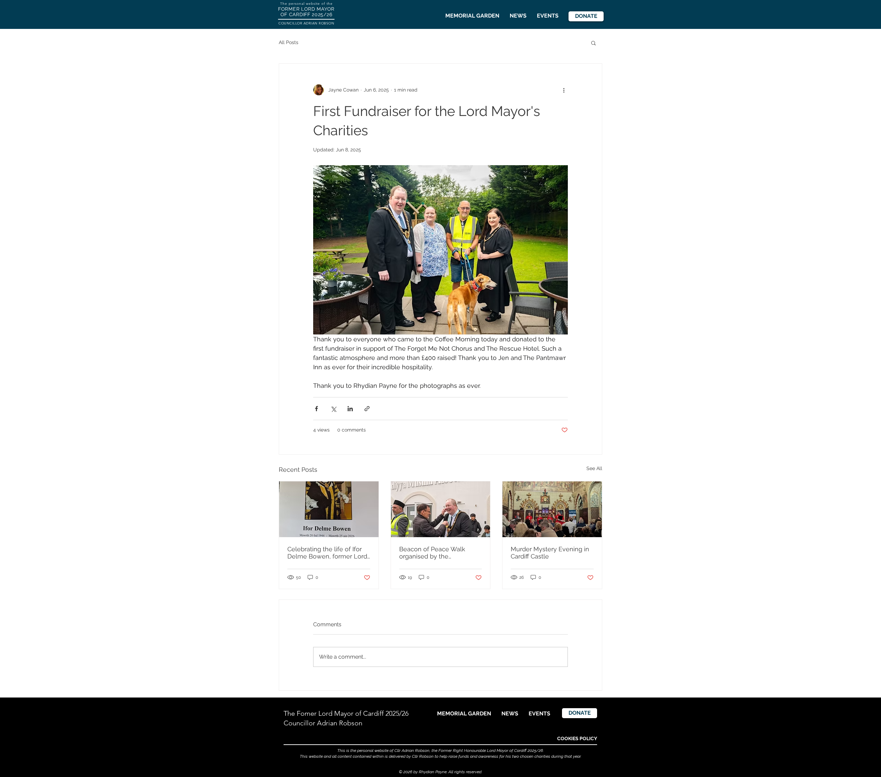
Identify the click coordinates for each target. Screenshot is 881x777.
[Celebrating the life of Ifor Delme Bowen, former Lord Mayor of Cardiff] (329, 509)
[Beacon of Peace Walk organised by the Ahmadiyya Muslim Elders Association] (440, 509)
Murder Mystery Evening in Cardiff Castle (550, 552)
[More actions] (564, 90)
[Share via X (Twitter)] (333, 408)
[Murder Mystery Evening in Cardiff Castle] (552, 509)
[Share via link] (367, 408)
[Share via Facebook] (316, 408)
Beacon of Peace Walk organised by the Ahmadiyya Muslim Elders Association (437, 552)
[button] (593, 42)
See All (594, 468)
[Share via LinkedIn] (350, 408)
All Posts (288, 42)
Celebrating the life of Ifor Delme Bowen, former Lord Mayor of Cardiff (327, 552)
